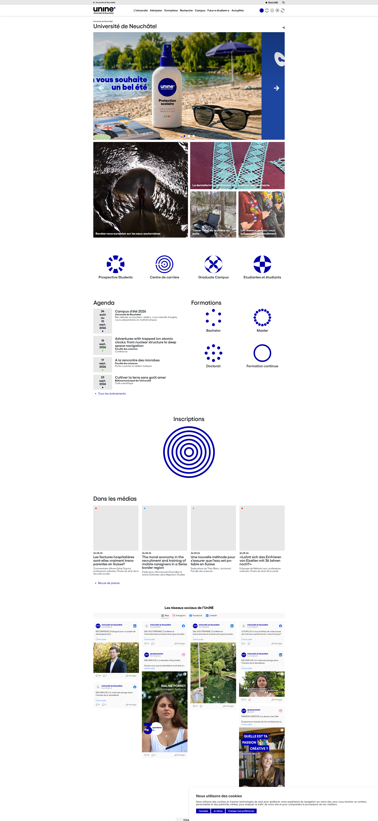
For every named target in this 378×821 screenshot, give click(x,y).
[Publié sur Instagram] (183, 655)
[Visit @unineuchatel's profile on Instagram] (146, 654)
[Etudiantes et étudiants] (262, 265)
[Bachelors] (214, 319)
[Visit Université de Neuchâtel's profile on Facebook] (146, 626)
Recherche (186, 10)
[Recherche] (283, 2)
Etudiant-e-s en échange (188, 447)
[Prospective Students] (116, 265)
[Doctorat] (214, 354)
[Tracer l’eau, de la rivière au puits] (213, 214)
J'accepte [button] (203, 811)
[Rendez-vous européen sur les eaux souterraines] (140, 190)
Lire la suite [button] (101, 639)
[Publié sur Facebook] (183, 626)
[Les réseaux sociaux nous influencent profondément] (261, 214)
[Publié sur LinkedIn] (135, 626)
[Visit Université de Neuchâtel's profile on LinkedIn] (98, 626)
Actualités (238, 10)
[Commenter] (200, 706)
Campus (200, 10)
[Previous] (101, 88)
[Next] (276, 88)
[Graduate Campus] (214, 265)
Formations (171, 10)
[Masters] (262, 319)
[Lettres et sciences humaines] (266, 10)
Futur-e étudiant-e (218, 10)
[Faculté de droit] (277, 10)
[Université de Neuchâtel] (104, 10)
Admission (156, 10)
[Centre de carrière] (164, 265)
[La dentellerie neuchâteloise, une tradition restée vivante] (237, 165)
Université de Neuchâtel (105, 2)
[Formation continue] (262, 354)
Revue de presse (109, 583)
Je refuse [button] (218, 811)
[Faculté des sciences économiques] (282, 10)
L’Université (141, 10)
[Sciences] (271, 10)
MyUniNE (273, 2)
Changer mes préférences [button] (241, 811)
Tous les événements (112, 393)
